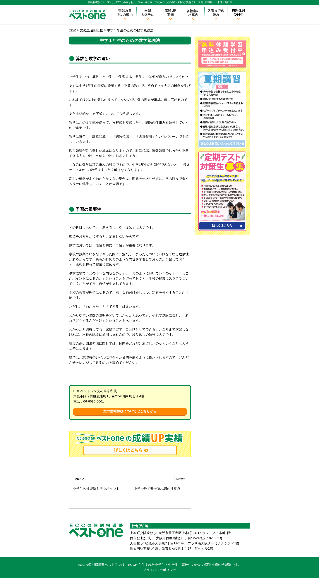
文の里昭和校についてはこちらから (130, 411)
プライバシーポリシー (159, 570)
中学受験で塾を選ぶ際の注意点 (157, 489)
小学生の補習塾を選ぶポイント (96, 489)
